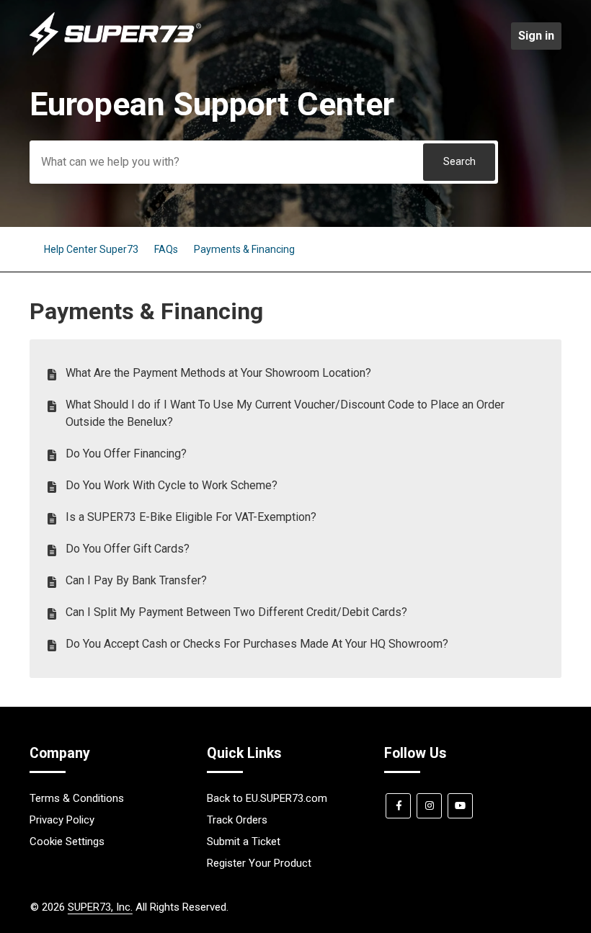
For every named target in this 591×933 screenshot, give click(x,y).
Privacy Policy (62, 819)
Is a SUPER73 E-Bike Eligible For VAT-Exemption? (191, 517)
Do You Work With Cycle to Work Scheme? (171, 485)
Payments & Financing (244, 249)
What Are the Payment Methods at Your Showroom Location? (218, 373)
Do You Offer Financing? (126, 453)
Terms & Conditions (77, 798)
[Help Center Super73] (115, 51)
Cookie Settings (67, 841)
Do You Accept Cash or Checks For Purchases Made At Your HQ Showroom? (257, 644)
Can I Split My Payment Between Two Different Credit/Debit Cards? (236, 612)
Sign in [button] (536, 36)
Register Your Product (259, 863)
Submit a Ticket (243, 841)
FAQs (166, 249)
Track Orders (237, 819)
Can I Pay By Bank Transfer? (136, 580)
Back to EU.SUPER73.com (267, 798)
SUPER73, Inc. (100, 907)
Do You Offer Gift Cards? (128, 548)
